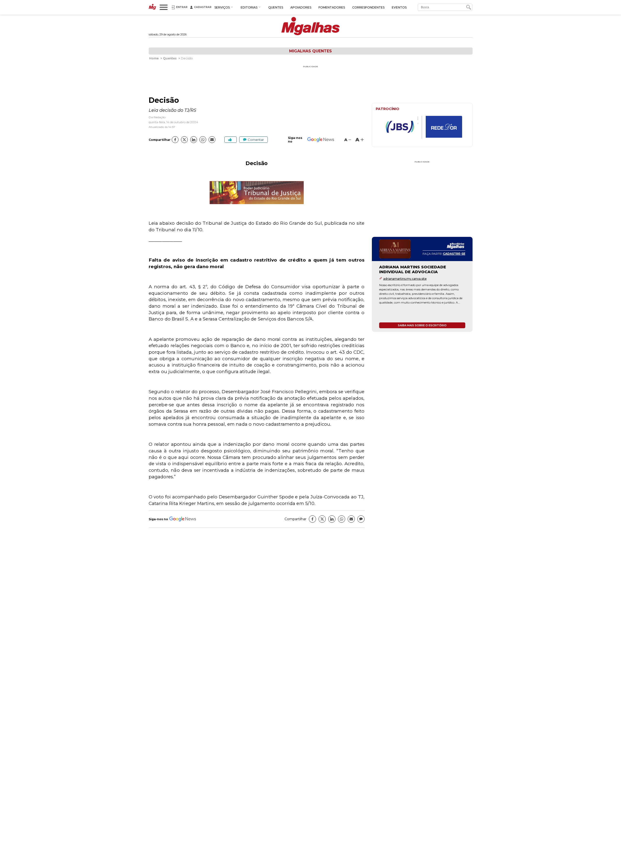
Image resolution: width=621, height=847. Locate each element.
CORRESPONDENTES (368, 7)
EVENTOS (399, 7)
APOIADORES (300, 7)
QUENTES (275, 7)
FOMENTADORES (332, 7)
